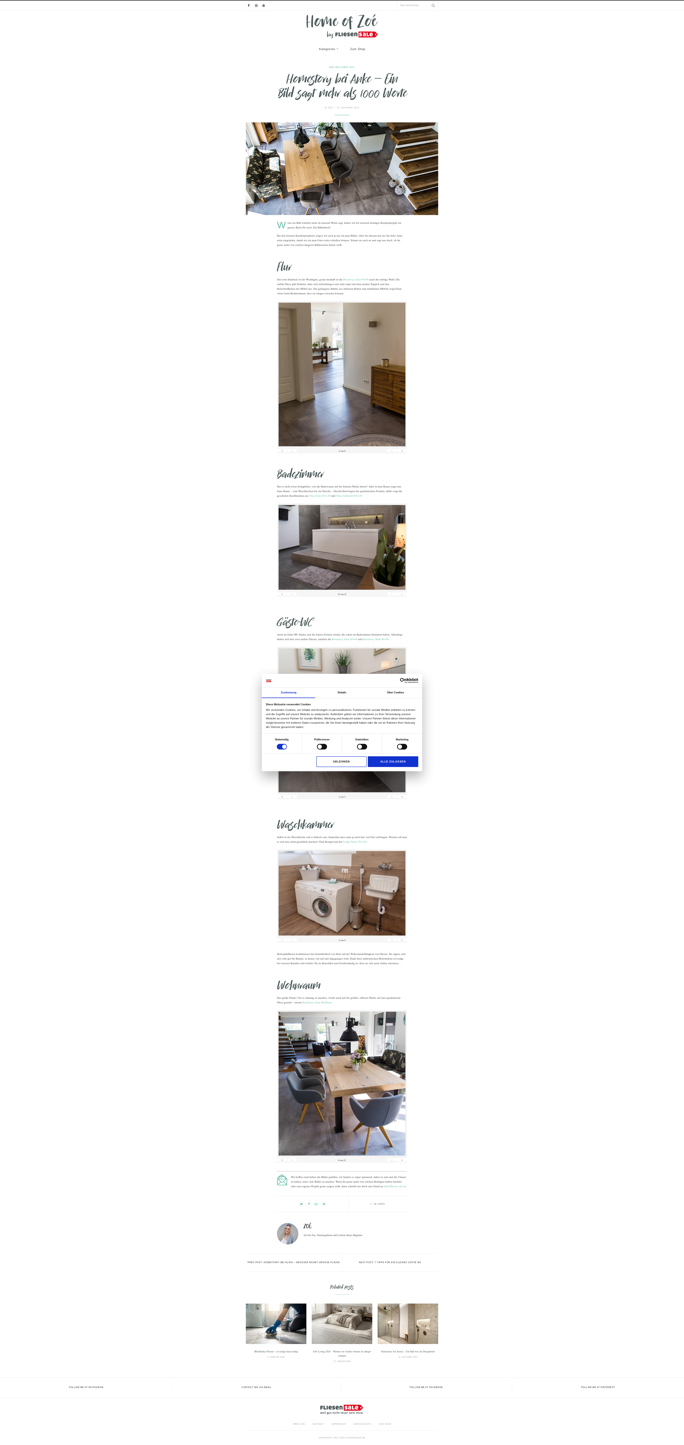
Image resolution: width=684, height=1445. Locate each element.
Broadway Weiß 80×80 (376, 639)
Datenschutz (362, 1424)
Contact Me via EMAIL (256, 1387)
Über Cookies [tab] (395, 692)
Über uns (299, 1424)
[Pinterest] (263, 5)
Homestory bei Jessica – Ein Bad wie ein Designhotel (408, 1351)
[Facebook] (249, 5)
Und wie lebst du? (342, 67)
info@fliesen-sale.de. (395, 1186)
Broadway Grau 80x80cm (317, 1002)
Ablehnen (341, 761)
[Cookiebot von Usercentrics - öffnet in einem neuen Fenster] (402, 680)
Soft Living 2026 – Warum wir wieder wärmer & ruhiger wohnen (342, 1353)
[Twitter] (301, 1204)
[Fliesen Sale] (342, 26)
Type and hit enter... (410, 5)
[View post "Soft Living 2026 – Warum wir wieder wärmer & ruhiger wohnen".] (342, 1324)
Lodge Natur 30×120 (354, 841)
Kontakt (318, 1424)
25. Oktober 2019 (348, 108)
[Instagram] (256, 5)
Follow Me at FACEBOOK (426, 1387)
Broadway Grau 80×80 (356, 279)
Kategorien (327, 49)
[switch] (322, 746)
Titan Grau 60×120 (319, 495)
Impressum (339, 1424)
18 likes (379, 1204)
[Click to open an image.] (342, 168)
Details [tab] (342, 692)
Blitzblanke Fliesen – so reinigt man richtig (276, 1351)
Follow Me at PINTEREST (598, 1387)
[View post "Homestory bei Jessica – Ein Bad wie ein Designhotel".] (408, 1324)
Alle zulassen (393, 761)
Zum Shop (357, 49)
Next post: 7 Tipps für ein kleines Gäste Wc (390, 1262)
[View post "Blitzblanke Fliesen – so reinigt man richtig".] (276, 1324)
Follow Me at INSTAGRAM (86, 1387)
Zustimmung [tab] (288, 692)
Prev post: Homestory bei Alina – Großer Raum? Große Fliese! (294, 1262)
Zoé (329, 108)
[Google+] (316, 1204)
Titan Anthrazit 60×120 (349, 495)
